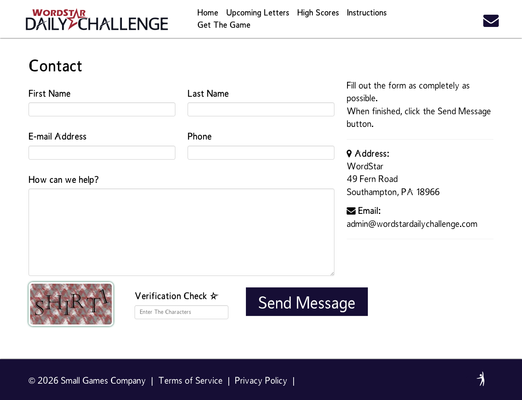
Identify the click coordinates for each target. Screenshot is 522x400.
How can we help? (64, 180)
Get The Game (223, 25)
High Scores (318, 13)
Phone (200, 137)
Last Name (208, 94)
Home (207, 13)
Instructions (367, 13)
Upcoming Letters (257, 13)
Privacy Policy (261, 381)
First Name (50, 94)
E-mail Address (57, 137)
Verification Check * (177, 296)
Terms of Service (190, 381)
